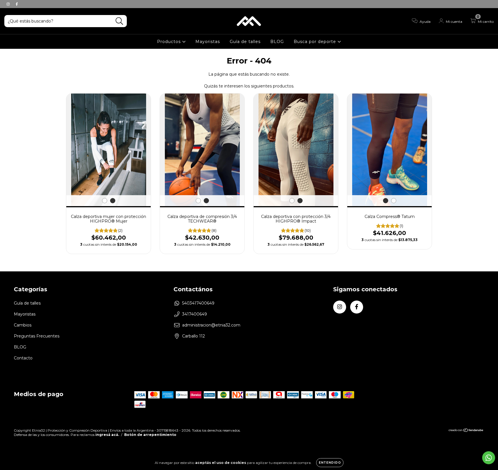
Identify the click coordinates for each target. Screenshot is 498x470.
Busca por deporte (315, 41)
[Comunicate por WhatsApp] (488, 457)
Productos (169, 41)
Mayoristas (207, 41)
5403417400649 (198, 303)
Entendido (330, 463)
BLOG (277, 41)
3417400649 (194, 314)
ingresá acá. (107, 434)
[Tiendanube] (466, 430)
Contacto (23, 358)
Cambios (22, 325)
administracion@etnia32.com (211, 325)
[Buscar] (119, 21)
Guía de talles (245, 41)
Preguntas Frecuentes (36, 336)
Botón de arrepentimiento (150, 434)
